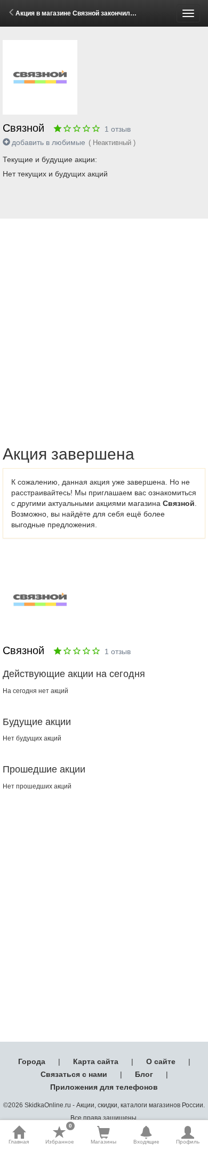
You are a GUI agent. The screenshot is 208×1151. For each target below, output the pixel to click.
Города (31, 1061)
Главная (19, 1142)
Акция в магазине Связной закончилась (78, 13)
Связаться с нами (74, 1074)
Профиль (187, 1142)
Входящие (146, 1142)
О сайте (160, 1061)
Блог (144, 1074)
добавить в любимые (48, 142)
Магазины (103, 1142)
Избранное (59, 1135)
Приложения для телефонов (104, 1087)
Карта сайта (95, 1061)
